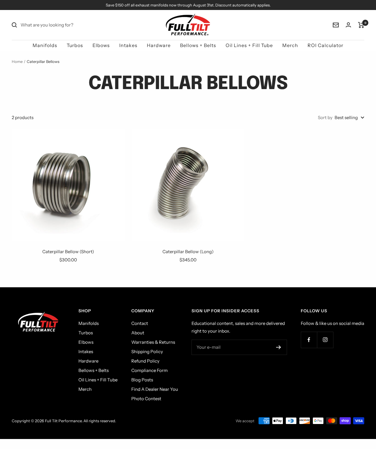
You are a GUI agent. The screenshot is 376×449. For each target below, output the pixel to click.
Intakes (128, 45)
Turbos (75, 45)
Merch (290, 45)
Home (17, 61)
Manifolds (45, 45)
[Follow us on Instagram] (325, 340)
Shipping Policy (147, 351)
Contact (139, 323)
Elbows (101, 45)
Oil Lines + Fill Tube (249, 45)
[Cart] (361, 25)
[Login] (348, 24)
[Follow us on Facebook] (309, 340)
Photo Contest (146, 398)
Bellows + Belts (198, 45)
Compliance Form (149, 370)
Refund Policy (145, 361)
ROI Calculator (325, 45)
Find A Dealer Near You (154, 389)
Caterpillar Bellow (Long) (188, 251)
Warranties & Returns (153, 342)
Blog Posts (142, 380)
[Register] (278, 347)
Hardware (159, 45)
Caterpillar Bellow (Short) (68, 251)
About (137, 333)
